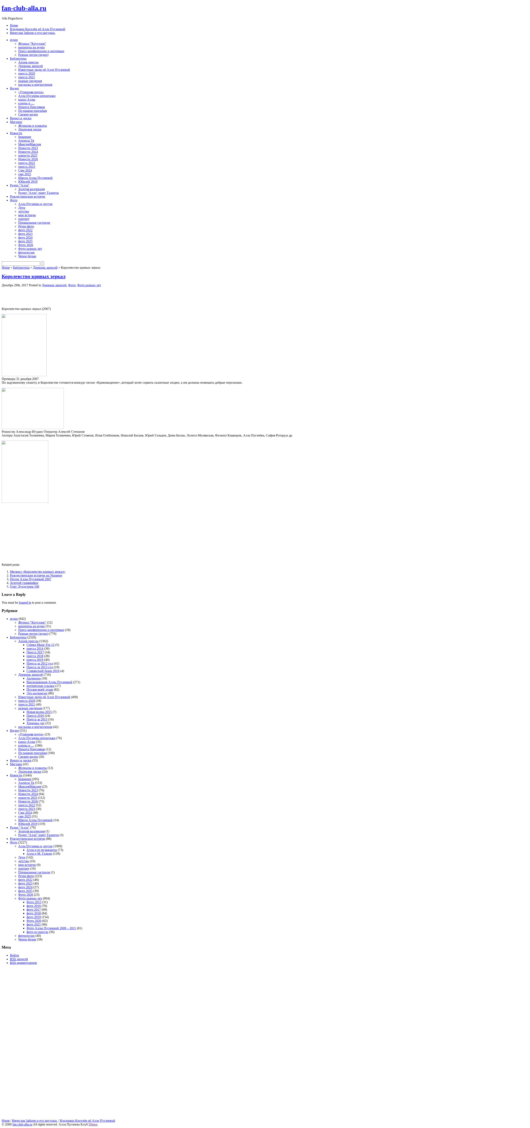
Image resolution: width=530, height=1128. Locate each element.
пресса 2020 (26, 73)
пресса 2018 (34, 656)
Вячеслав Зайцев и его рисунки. (32, 33)
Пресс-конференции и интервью (41, 51)
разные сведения (30, 81)
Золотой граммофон (24, 583)
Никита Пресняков (31, 107)
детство (23, 211)
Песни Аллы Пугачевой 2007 (30, 579)
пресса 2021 (26, 77)
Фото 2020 (33, 920)
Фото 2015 (33, 902)
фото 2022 (25, 230)
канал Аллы (26, 99)
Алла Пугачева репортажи (36, 96)
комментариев (23, 963)
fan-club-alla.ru (24, 8)
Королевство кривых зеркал (33, 276)
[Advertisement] (50, 296)
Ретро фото (26, 226)
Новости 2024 (28, 152)
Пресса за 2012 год (39, 663)
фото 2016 (33, 906)
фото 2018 (33, 913)
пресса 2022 (26, 163)
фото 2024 (25, 237)
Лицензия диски (29, 129)
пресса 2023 (26, 166)
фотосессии (26, 252)
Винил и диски (20, 118)
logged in (25, 602)
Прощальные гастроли (34, 222)
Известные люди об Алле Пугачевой (44, 69)
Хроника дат (35, 723)
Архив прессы (28, 62)
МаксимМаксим (29, 144)
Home (14, 25)
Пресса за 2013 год (39, 667)
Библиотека (18, 58)
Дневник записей (30, 66)
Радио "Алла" (19, 185)
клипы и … (26, 103)
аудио (14, 40)
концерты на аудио (31, 47)
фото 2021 (33, 924)
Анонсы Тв (26, 140)
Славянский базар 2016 (42, 671)
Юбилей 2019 (27, 181)
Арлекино (33, 678)
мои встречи (27, 215)
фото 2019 (33, 917)
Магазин (16, 122)
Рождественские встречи (27, 196)
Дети (21, 207)
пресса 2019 (34, 659)
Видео (14, 88)
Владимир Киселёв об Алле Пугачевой (37, 29)
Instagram (24, 137)
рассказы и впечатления (35, 84)
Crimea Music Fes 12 (40, 645)
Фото (13, 200)
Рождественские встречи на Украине (36, 575)
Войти (14, 955)
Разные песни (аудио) (33, 55)
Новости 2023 (28, 148)
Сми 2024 (25, 170)
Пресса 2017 (35, 652)
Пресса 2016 (35, 715)
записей (19, 959)
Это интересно (36, 693)
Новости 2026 (28, 159)
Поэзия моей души (39, 689)
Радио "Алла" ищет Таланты (38, 193)
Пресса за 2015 (36, 719)
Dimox (93, 1124)
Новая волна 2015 (39, 712)
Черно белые (27, 256)
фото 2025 (25, 241)
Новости (16, 133)
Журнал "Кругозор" (32, 43)
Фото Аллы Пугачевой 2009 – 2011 (51, 928)
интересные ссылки (40, 686)
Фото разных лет (30, 248)
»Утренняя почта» (31, 92)
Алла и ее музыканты (41, 850)
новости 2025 (27, 155)
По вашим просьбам (32, 110)
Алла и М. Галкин (39, 853)
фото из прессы (37, 932)
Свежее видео (28, 114)
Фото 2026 (25, 245)
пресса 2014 (34, 648)
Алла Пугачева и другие (35, 204)
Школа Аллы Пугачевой (35, 178)
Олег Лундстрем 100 (24, 586)
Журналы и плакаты (32, 125)
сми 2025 (24, 174)
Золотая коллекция (31, 189)
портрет (23, 219)
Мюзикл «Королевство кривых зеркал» (37, 571)
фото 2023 (25, 234)
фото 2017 (33, 909)
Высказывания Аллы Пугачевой (49, 682)
